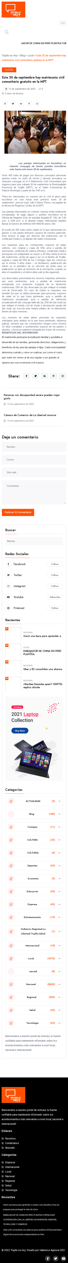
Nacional (28, 632)
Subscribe (55, 597)
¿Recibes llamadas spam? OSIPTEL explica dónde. (43, 685)
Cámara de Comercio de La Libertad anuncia (30, 415)
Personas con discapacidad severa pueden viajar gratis (32, 396)
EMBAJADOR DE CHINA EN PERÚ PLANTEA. (42, 652)
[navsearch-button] (5, 32)
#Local (9, 69)
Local (26, 647)
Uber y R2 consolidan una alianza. (43, 669)
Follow (55, 564)
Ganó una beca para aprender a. (42, 636)
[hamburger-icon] (62, 23)
